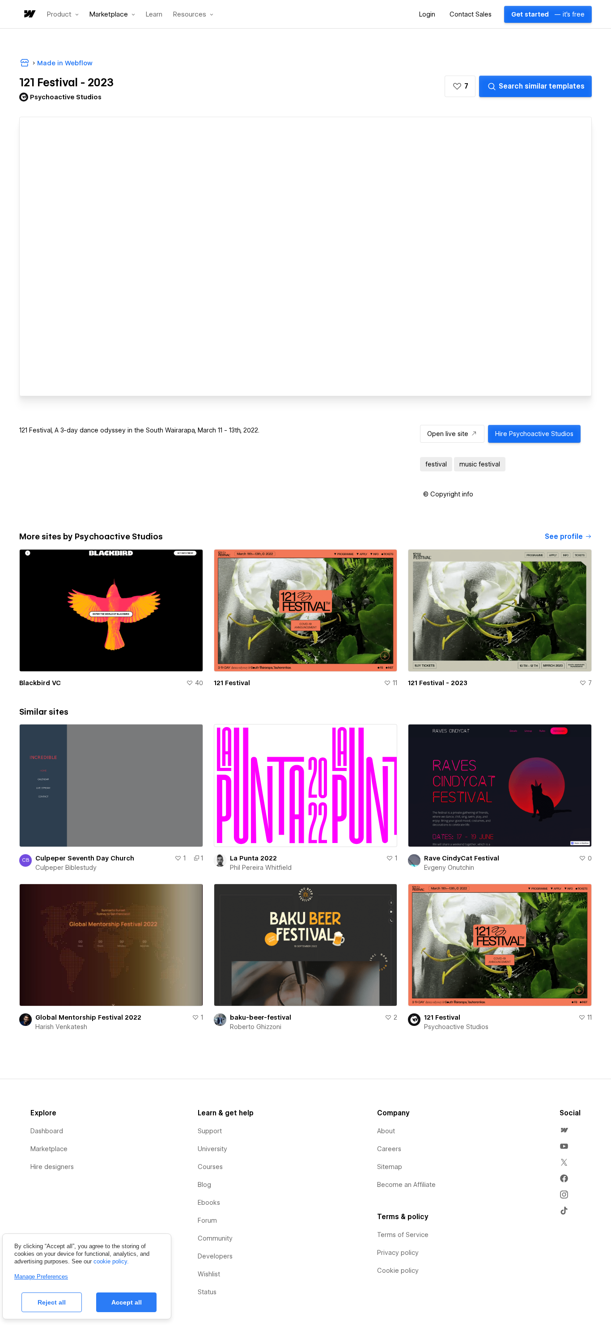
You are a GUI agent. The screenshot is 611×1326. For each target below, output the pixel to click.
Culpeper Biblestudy (66, 867)
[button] (63, 14)
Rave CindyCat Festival (461, 858)
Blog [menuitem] (204, 1184)
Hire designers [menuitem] (52, 1166)
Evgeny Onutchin (449, 867)
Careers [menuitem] (389, 1148)
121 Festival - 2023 (437, 682)
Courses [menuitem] (210, 1166)
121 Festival (232, 682)
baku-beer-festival (260, 1017)
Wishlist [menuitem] (209, 1274)
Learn (154, 14)
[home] (29, 14)
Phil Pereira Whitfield (261, 867)
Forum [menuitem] (207, 1220)
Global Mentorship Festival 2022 (88, 1017)
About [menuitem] (386, 1131)
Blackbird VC (40, 682)
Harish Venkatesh (61, 1026)
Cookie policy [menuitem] (398, 1270)
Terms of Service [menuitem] (403, 1234)
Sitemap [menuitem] (389, 1166)
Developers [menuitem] (215, 1256)
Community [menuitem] (215, 1238)
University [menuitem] (212, 1148)
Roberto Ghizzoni (255, 1026)
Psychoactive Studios (456, 1026)
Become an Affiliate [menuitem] (406, 1184)
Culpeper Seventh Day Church (84, 858)
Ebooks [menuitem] (209, 1202)
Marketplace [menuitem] (49, 1148)
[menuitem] (564, 1130)
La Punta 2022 (253, 858)
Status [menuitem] (207, 1292)
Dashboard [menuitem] (46, 1131)
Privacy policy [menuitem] (398, 1252)
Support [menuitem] (210, 1131)
